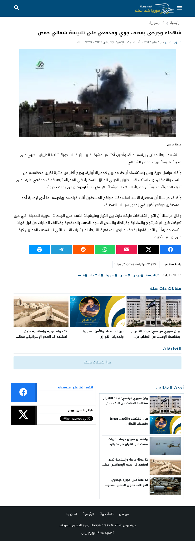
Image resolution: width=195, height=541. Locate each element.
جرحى (136, 275)
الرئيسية (88, 514)
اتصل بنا (71, 514)
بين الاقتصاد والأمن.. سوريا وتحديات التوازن (103, 334)
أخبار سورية (156, 23)
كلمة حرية (106, 514)
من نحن (124, 514)
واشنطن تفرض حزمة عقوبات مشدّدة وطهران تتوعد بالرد (128, 442)
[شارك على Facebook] (170, 249)
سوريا (110, 275)
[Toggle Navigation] (179, 8)
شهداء (95, 275)
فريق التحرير (173, 42)
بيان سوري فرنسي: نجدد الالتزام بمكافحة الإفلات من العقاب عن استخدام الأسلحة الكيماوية (155, 336)
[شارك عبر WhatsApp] (105, 249)
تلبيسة (151, 275)
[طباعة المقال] (39, 249)
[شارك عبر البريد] (126, 249)
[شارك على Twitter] (148, 249)
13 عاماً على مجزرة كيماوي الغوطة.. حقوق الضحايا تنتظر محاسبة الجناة (128, 485)
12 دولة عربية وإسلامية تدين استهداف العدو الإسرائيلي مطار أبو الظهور (42, 336)
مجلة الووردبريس (92, 533)
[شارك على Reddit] (83, 249)
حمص (123, 275)
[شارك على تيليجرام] (61, 249)
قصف (81, 275)
